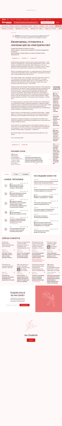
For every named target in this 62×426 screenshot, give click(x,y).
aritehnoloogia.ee (41, 19)
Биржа (11, 183)
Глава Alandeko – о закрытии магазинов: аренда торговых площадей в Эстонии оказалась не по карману (23, 278)
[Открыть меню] (8, 19)
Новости (12, 191)
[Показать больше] (53, 19)
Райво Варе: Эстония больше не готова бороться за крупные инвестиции (56, 121)
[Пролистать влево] (23, 159)
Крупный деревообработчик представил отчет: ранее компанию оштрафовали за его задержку (43, 224)
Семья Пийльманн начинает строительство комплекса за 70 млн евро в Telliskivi (18, 194)
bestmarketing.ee (19, 19)
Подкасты (35, 26)
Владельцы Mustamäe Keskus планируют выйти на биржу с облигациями (16, 186)
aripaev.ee (12, 19)
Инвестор (17, 26)
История (51, 26)
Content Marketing (51, 272)
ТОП (11, 226)
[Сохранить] (27, 183)
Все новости (5, 26)
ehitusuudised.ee (26, 19)
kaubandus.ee (48, 19)
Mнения (35, 194)
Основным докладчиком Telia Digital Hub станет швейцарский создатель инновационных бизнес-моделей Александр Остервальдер (56, 154)
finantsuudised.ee (34, 19)
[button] (12, 305)
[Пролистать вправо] (50, 159)
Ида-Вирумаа (24, 26)
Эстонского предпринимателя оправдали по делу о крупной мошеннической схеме (18, 220)
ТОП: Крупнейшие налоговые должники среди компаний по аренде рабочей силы (17, 230)
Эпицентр (11, 26)
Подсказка (41, 26)
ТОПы (46, 26)
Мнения (30, 26)
